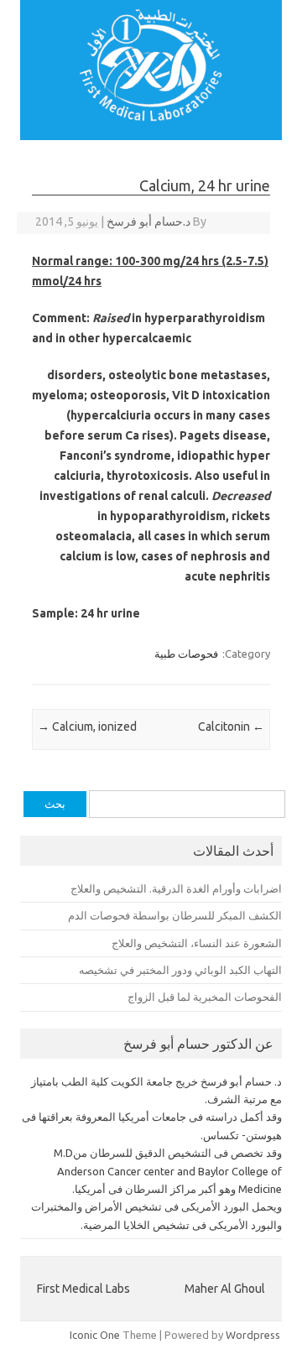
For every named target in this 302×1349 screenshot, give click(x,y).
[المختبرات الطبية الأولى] (151, 117)
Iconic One (95, 1335)
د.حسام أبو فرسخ (148, 221)
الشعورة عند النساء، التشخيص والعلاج (197, 943)
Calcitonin (231, 726)
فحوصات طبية (186, 653)
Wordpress (253, 1335)
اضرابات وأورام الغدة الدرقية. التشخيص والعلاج (176, 888)
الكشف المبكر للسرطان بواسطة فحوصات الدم (175, 915)
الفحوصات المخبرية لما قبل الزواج (205, 997)
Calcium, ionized (87, 726)
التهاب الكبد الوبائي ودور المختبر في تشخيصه (180, 970)
